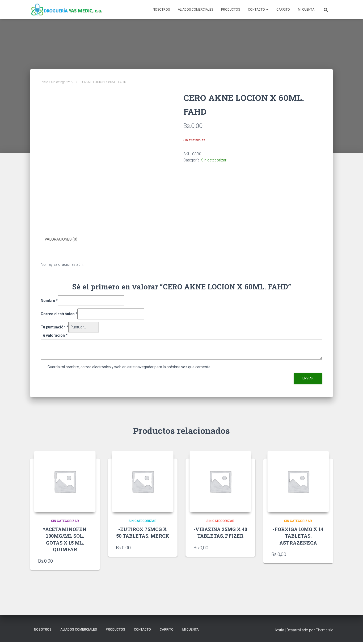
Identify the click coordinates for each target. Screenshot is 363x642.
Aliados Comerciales (195, 9)
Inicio (44, 82)
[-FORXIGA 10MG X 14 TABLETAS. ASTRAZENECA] (298, 481)
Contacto (257, 9)
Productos (230, 9)
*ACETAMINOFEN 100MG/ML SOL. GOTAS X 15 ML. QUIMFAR (64, 539)
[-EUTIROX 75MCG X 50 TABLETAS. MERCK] (143, 481)
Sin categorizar (61, 82)
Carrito (283, 9)
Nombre (49, 300)
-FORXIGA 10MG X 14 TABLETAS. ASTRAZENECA (298, 536)
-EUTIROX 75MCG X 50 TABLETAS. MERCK (142, 532)
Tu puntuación (54, 327)
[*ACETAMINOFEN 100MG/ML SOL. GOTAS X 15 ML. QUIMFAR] (65, 481)
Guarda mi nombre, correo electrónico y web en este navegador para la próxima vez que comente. (129, 367)
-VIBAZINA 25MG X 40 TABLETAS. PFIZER (220, 532)
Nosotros (161, 9)
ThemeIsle (324, 630)
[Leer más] (89, 560)
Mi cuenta (306, 9)
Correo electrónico (59, 314)
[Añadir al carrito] (322, 554)
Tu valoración (54, 335)
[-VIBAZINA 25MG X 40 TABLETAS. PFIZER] (220, 481)
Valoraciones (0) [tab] (61, 239)
